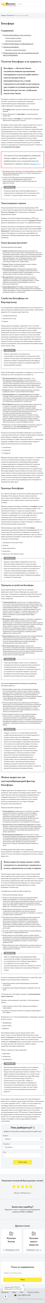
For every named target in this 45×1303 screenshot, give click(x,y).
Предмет (5, 1135)
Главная (3, 15)
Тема (4, 1152)
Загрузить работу (33, 1292)
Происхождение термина (13, 38)
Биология (10, 15)
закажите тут (35, 164)
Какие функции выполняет (13, 41)
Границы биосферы (11, 47)
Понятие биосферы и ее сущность (17, 35)
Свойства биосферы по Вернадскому (18, 43)
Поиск (22, 1280)
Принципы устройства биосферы (15, 50)
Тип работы (6, 1144)
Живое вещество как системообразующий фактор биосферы (21, 54)
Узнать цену (22, 1162)
